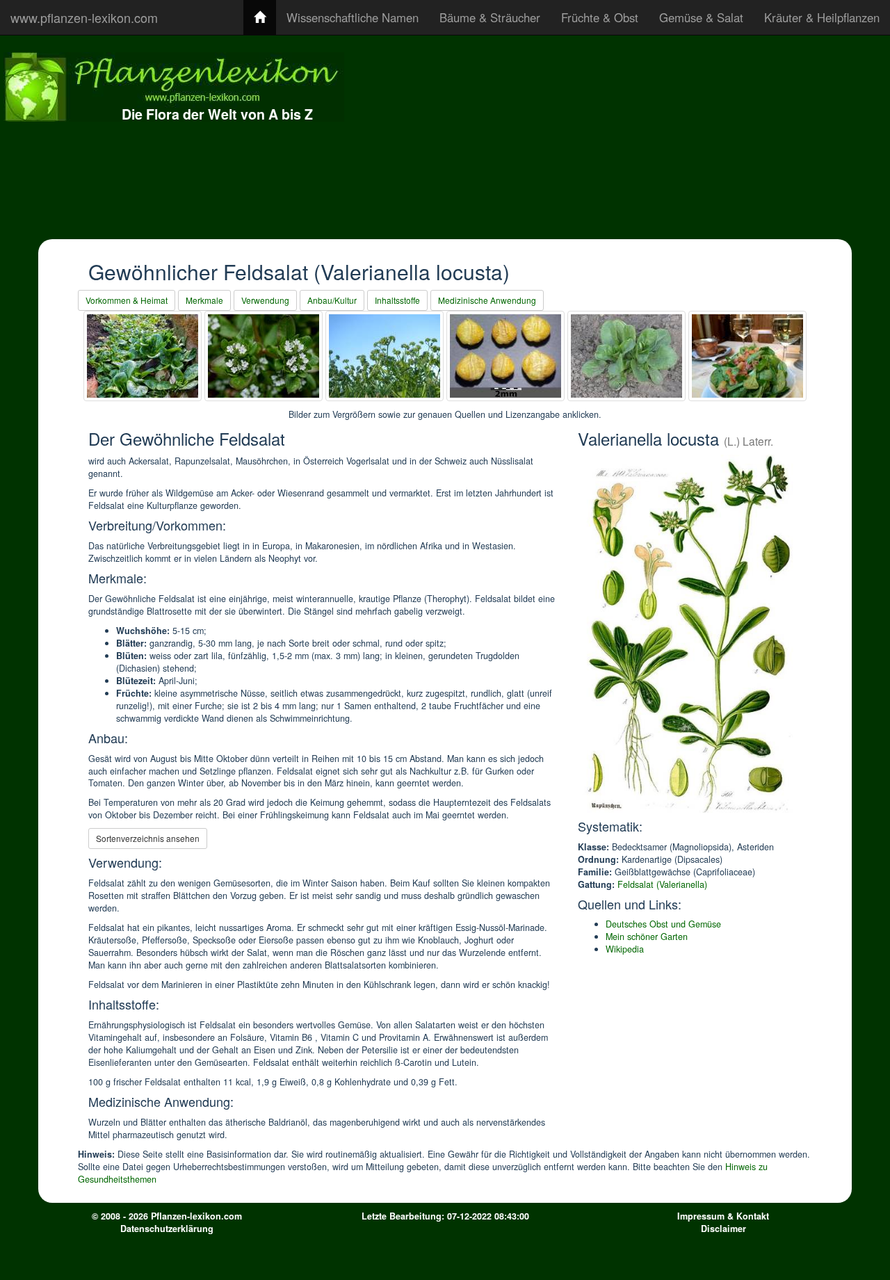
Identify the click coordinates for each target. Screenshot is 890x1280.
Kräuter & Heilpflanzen (822, 17)
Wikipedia (625, 949)
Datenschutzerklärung (166, 1228)
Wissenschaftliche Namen (352, 17)
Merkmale (204, 300)
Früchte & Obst (599, 17)
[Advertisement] (666, 135)
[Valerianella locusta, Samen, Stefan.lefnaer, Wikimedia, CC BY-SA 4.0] (505, 356)
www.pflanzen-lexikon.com (84, 17)
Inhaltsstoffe (397, 300)
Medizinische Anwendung (487, 300)
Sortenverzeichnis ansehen (148, 838)
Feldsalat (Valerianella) (662, 884)
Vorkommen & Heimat (127, 300)
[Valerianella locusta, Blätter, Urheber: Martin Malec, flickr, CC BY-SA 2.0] (142, 356)
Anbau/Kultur (332, 300)
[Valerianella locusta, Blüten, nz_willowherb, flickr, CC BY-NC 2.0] (263, 356)
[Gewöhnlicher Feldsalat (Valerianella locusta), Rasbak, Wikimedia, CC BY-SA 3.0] (626, 356)
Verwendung (265, 300)
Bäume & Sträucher (489, 17)
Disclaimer (723, 1228)
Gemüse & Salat (701, 17)
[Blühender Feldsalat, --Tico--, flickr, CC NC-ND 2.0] (384, 356)
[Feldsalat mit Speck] (747, 356)
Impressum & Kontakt (723, 1216)
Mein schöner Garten (647, 936)
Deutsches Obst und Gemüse (663, 924)
